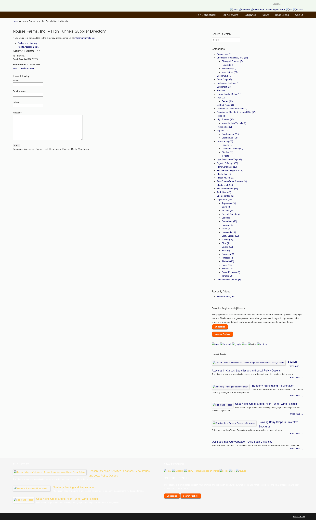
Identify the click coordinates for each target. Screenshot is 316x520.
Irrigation (223, 130)
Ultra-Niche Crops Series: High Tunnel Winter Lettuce (266, 403)
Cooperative (224, 76)
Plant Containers (227, 167)
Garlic (226, 228)
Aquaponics (224, 54)
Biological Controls (232, 61)
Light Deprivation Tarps (229, 159)
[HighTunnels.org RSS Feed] (289, 9)
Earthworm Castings (228, 83)
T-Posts (227, 156)
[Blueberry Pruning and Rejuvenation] (230, 387)
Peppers (228, 254)
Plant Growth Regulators (230, 170)
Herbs (221, 116)
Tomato (227, 276)
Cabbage (227, 218)
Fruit (221, 97)
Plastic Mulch (225, 178)
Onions (227, 247)
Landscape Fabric (232, 148)
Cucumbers (229, 221)
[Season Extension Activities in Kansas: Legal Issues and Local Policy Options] (248, 363)
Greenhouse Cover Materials (232, 108)
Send (16, 145)
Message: (17, 112)
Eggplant (227, 225)
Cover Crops (224, 79)
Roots (227, 265)
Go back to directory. (28, 43)
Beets (226, 207)
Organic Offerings (227, 163)
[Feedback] (2, 45)
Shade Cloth (225, 185)
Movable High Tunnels (234, 123)
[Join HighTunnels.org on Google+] (236, 344)
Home (15, 21)
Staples (227, 152)
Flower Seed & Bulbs (229, 94)
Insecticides (229, 72)
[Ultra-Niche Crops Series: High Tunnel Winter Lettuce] (222, 405)
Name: (16, 80)
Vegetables (224, 199)
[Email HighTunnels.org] (234, 9)
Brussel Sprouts (231, 214)
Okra (225, 243)
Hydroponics (224, 127)
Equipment (224, 87)
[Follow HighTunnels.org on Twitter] (268, 9)
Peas (226, 250)
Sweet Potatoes (231, 272)
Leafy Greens (230, 236)
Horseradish (229, 232)
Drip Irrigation (230, 134)
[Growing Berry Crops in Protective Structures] (234, 423)
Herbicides (229, 68)
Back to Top (299, 516)
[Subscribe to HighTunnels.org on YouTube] (298, 9)
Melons (227, 239)
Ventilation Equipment (229, 279)
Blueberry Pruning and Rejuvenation (272, 385)
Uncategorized (225, 196)
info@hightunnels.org (84, 38)
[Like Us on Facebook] (244, 9)
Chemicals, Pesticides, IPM (232, 57)
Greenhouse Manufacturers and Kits (236, 112)
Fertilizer (223, 90)
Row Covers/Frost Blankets (232, 181)
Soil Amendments (227, 188)
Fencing (227, 145)
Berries (227, 101)
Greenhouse (229, 138)
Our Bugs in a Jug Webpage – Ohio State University (242, 441)
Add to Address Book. (28, 47)
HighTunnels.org (37, 11)
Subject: (17, 102)
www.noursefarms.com (23, 68)
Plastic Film (224, 174)
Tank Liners (224, 192)
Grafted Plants (225, 105)
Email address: (20, 91)
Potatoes (227, 258)
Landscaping (225, 141)
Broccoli (227, 210)
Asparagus (229, 203)
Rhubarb (228, 261)
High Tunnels (225, 119)
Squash (227, 268)
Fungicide (228, 65)
